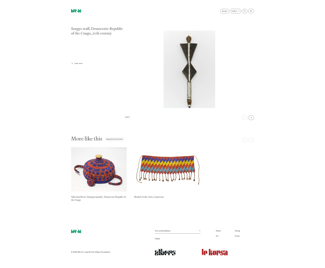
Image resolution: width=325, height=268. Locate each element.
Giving (237, 231)
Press (237, 236)
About (218, 231)
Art (217, 236)
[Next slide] (251, 118)
